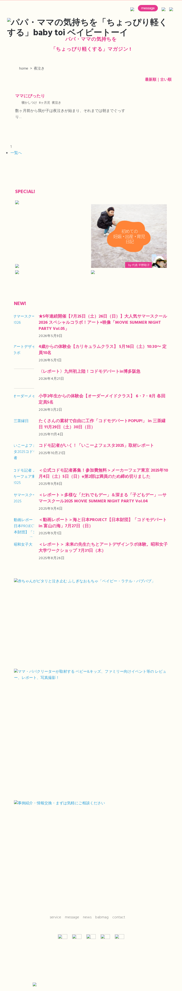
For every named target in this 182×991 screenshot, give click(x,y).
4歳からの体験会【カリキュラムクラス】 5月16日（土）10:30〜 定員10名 (103, 349)
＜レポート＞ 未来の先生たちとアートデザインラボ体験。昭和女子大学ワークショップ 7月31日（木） (103, 547)
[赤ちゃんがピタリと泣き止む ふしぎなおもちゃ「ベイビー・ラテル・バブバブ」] (91, 621)
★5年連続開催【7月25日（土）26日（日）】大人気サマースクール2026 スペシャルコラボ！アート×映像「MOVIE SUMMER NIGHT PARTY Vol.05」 (103, 322)
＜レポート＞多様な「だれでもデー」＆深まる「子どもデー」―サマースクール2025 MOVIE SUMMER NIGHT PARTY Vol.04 (103, 498)
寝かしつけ (29, 103)
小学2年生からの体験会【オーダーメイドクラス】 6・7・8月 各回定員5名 (102, 399)
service (55, 917)
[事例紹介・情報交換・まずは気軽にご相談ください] (91, 852)
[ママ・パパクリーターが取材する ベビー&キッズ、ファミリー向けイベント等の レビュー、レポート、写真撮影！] (91, 733)
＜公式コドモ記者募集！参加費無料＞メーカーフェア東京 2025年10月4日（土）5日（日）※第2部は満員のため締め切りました (103, 473)
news (87, 917)
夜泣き (56, 103)
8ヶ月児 (44, 103)
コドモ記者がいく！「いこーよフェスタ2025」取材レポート (96, 445)
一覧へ (16, 153)
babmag (102, 917)
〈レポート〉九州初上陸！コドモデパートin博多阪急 (90, 371)
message (72, 917)
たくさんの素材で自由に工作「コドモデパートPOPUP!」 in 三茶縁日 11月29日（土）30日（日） (102, 424)
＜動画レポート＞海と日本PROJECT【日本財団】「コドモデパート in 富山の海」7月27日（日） (103, 523)
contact (118, 917)
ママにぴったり (30, 96)
